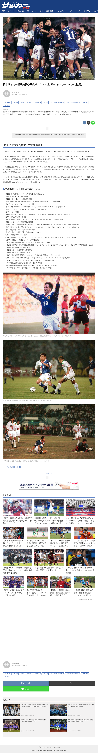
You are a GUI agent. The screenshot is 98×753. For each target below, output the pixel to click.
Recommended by (84, 599)
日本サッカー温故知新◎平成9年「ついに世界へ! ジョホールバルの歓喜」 (43, 84)
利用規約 (57, 747)
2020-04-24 (15, 92)
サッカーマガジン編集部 (19, 94)
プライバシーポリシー (45, 747)
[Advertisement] (49, 629)
